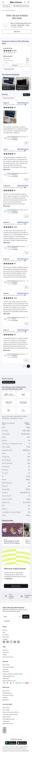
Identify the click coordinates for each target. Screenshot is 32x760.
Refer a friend (6, 664)
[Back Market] (16, 2)
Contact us (5, 650)
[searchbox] (22, 5)
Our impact (6, 634)
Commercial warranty (8, 667)
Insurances (5, 669)
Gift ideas (5, 697)
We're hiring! (6, 637)
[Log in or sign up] (24, 2)
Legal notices (6, 721)
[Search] (14, 6)
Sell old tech (6, 671)
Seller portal (6, 678)
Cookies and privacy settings (10, 714)
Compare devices (7, 693)
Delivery (5, 654)
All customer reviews (8, 695)
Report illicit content (8, 723)
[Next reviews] (28, 366)
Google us (9, 578)
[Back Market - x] (18, 642)
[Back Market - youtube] (11, 642)
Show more (6, 169)
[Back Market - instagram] (4, 642)
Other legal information (9, 719)
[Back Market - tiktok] (7, 642)
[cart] (28, 2)
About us (5, 630)
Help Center (6, 652)
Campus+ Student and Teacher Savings (13, 674)
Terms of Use (6, 707)
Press (4, 632)
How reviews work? (9, 68)
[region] (16, 84)
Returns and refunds (8, 657)
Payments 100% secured (9, 680)
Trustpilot (5, 639)
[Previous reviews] (24, 366)
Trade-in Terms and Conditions (11, 712)
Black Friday (6, 700)
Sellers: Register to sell (8, 676)
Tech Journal (6, 690)
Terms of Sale (6, 710)
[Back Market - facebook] (14, 642)
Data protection (7, 716)
